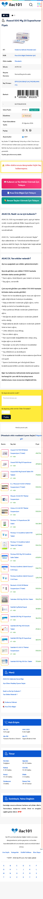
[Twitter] (26, 131)
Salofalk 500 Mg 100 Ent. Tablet (21, 661)
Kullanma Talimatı (11, 702)
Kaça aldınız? (34, 110)
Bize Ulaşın (37, 852)
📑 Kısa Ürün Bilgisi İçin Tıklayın (21, 193)
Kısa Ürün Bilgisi (10, 707)
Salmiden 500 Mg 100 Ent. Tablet (21, 599)
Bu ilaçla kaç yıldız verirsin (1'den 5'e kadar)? (16, 409)
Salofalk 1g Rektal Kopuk (18, 607)
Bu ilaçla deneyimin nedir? (10, 393)
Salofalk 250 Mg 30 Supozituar (20, 638)
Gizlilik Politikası (26, 852)
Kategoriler (15, 852)
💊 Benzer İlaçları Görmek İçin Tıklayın (21, 200)
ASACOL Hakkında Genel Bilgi (13, 679)
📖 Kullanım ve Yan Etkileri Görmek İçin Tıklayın (21, 183)
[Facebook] (23, 131)
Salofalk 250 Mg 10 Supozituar (20, 616)
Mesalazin (18, 61)
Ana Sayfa (5, 852)
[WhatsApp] (30, 131)
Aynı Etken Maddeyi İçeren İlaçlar (14, 683)
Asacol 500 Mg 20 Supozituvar (20, 462)
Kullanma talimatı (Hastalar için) (25, 50)
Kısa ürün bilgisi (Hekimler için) (25, 55)
